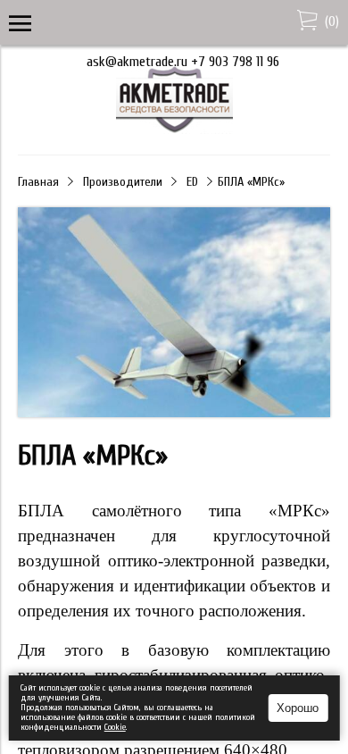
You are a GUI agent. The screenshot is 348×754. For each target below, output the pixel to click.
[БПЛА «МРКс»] (174, 413)
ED (192, 181)
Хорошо (298, 708)
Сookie (115, 727)
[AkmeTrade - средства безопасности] (174, 129)
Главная (38, 181)
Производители (122, 181)
